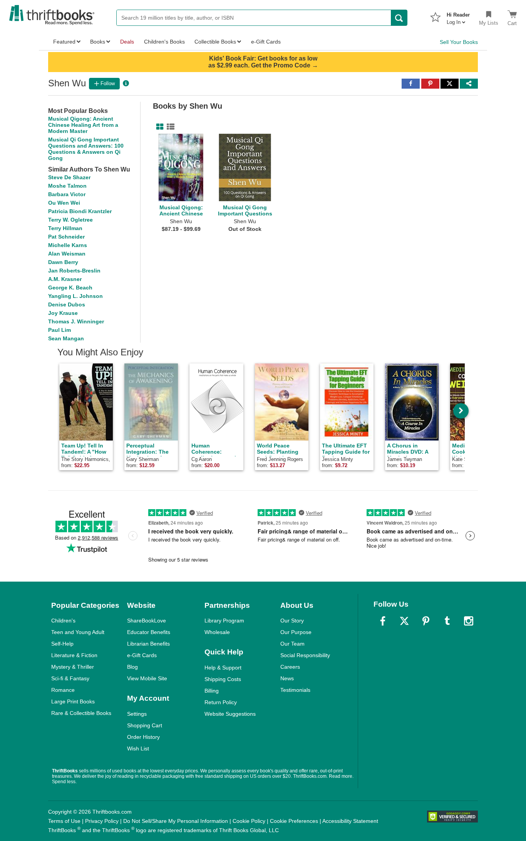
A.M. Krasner (65, 279)
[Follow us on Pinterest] (426, 621)
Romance (63, 690)
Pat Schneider (66, 237)
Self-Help (62, 644)
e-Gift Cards (142, 655)
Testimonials (295, 690)
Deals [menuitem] (127, 42)
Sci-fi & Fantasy (70, 678)
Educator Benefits (148, 632)
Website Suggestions (230, 714)
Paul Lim (59, 330)
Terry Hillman (65, 228)
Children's (63, 620)
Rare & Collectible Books (81, 713)
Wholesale (217, 632)
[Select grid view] (158, 127)
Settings (137, 714)
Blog (132, 667)
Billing (211, 691)
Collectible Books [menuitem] (215, 42)
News (287, 678)
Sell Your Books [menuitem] (459, 42)
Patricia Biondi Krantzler (80, 211)
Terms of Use (64, 821)
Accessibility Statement (350, 821)
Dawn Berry (63, 262)
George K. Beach (70, 287)
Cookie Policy (249, 821)
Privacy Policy (102, 821)
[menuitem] (458, 16)
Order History (143, 737)
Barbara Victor (66, 194)
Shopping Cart (144, 725)
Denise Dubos (66, 304)
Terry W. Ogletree (70, 220)
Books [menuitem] (97, 42)
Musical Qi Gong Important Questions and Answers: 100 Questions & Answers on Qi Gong (86, 148)
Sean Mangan (66, 338)
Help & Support (222, 667)
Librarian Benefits (148, 644)
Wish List (138, 748)
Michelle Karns (67, 245)
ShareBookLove (146, 620)
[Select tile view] (169, 127)
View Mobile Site (147, 678)
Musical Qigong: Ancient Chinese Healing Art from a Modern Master (83, 125)
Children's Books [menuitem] (164, 42)
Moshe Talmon (67, 186)
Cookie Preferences (294, 821)
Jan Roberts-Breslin (74, 270)
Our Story (292, 620)
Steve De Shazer (69, 177)
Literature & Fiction (74, 655)
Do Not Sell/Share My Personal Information (175, 821)
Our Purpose (296, 632)
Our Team (292, 644)
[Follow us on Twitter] (404, 621)
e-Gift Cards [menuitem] (266, 42)
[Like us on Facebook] (383, 621)
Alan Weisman (66, 254)
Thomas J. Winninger (76, 321)
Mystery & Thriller (72, 667)
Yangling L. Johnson (75, 296)
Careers (290, 667)
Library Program (224, 620)
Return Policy (220, 702)
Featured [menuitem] (64, 42)
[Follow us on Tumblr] (447, 621)
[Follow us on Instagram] (468, 621)
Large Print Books (73, 701)
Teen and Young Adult (77, 632)
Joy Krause (63, 313)
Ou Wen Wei (64, 203)
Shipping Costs (222, 679)
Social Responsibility (305, 655)
